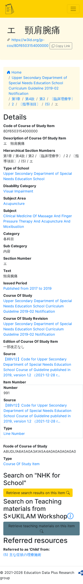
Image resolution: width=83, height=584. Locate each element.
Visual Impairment (18, 191)
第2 (42, 99)
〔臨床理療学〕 (62, 99)
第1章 (16, 99)
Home (15, 72)
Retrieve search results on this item (36, 493)
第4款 (30, 99)
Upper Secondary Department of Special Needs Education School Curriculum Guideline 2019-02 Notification (37, 306)
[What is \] (70, 516)
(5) (47, 104)
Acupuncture (14, 203)
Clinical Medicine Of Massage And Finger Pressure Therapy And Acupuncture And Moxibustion (37, 221)
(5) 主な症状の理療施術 (22, 554)
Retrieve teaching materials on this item (41, 526)
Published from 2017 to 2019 (27, 288)
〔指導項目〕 (29, 104)
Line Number (14, 433)
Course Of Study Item (21, 464)
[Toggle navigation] (73, 8)
